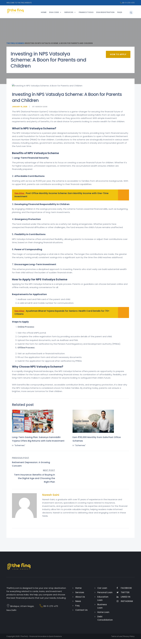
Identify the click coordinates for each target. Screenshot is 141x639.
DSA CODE (54, 12)
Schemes (20, 445)
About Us (80, 596)
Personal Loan (104, 592)
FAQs (119, 12)
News (78, 601)
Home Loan (103, 612)
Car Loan (102, 588)
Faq (77, 605)
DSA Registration (105, 12)
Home (43, 12)
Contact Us (81, 610)
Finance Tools (86, 12)
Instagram (127, 601)
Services (68, 12)
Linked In (125, 596)
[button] (131, 12)
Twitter (125, 592)
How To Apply (118, 54)
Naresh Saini (41, 106)
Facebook (126, 588)
